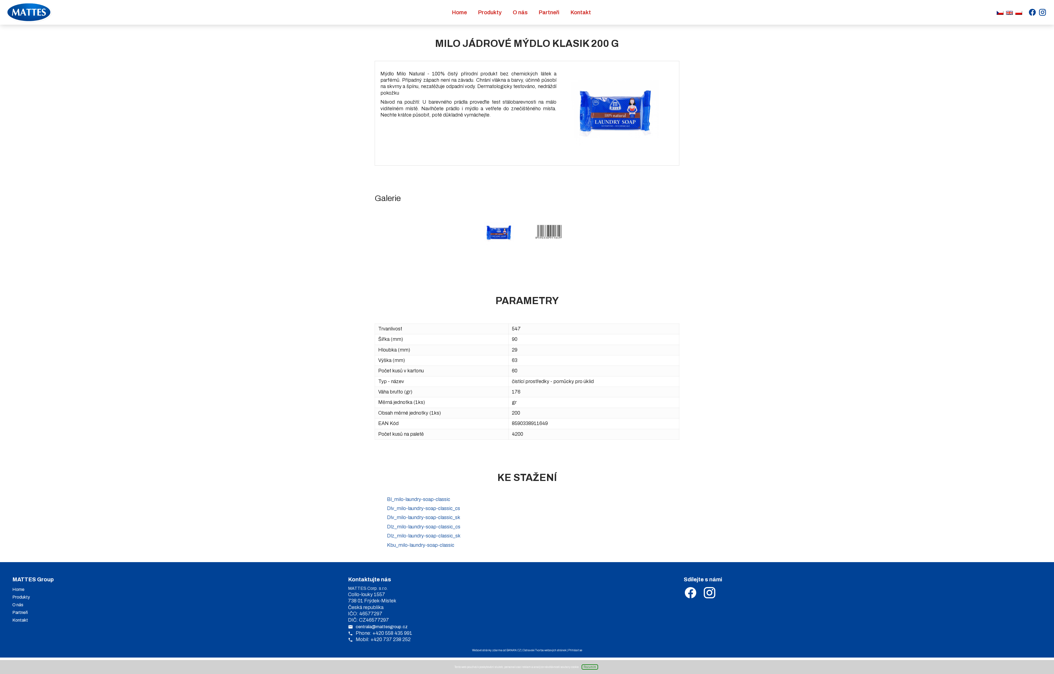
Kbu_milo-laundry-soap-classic (420, 545)
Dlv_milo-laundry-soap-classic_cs (423, 508)
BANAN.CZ (513, 650)
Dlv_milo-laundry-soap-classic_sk (423, 517)
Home (459, 12)
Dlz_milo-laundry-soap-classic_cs (423, 526)
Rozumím (590, 667)
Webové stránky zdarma (487, 650)
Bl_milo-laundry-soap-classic (418, 499)
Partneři (549, 12)
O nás (520, 12)
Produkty (490, 12)
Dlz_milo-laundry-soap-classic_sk (424, 536)
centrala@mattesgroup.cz (382, 626)
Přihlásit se (575, 650)
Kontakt (580, 12)
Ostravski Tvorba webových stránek (544, 650)
